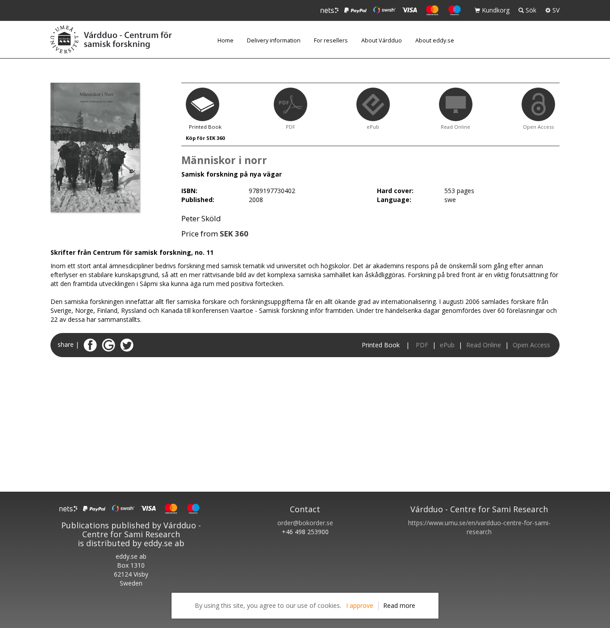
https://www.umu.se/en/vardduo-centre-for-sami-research (479, 527)
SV (555, 10)
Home (225, 40)
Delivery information (274, 40)
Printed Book (381, 345)
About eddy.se (434, 40)
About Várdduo (381, 40)
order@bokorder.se (305, 522)
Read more (399, 605)
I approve (359, 605)
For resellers (331, 40)
